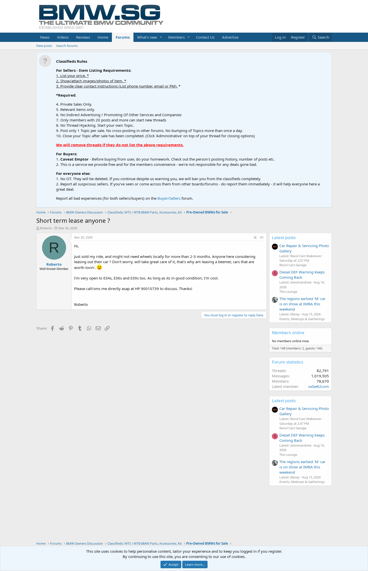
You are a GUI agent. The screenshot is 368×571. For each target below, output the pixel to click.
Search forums (67, 45)
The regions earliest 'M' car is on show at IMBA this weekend (302, 304)
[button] (160, 37)
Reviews (83, 37)
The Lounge (288, 291)
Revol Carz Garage (292, 265)
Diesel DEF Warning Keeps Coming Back (302, 274)
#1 (262, 237)
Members (176, 37)
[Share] (255, 238)
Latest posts (284, 237)
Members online (288, 332)
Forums (123, 37)
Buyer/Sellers (168, 198)
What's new (147, 37)
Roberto (46, 228)
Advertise (230, 37)
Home (103, 37)
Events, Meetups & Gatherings (302, 319)
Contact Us (205, 37)
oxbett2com (318, 386)
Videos (63, 37)
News (45, 37)
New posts (44, 45)
